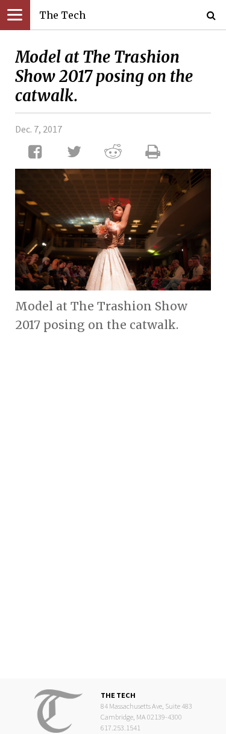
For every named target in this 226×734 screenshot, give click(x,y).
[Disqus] (113, 496)
